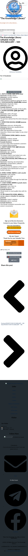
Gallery (14, 397)
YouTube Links (14, 413)
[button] (14, 33)
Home (14, 390)
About (14, 393)
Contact (14, 400)
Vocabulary (7, 76)
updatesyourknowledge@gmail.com (15, 550)
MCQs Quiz (14, 410)
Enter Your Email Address (14, 225)
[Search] (14, 31)
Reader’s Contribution (14, 403)
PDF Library (14, 407)
